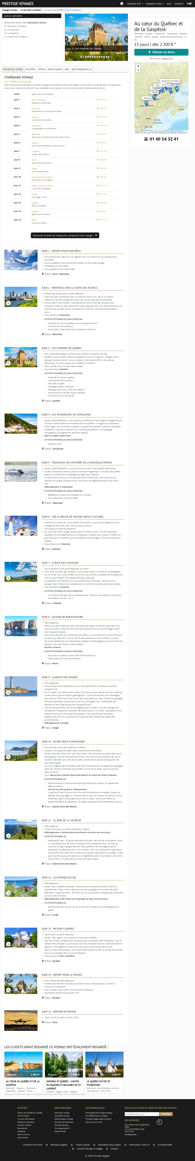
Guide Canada (60, 1131)
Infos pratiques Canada (64, 1119)
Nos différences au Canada (96, 1116)
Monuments (22, 1128)
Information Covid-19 (139, 1145)
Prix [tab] (67, 69)
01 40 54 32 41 (164, 139)
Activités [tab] (30, 69)
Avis (169, 3)
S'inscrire (166, 1114)
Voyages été (134, 3)
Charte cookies (83, 1145)
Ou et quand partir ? (62, 1128)
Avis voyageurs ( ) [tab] (82, 69)
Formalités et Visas (62, 1116)
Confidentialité (165, 1145)
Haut (185, 1151)
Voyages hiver (154, 3)
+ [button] (138, 66)
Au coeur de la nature (26, 1119)
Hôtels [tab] (42, 69)
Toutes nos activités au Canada (29, 1113)
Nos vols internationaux (64, 1122)
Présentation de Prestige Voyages (99, 1113)
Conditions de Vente (32, 1145)
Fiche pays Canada (62, 1113)
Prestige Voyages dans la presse (98, 1119)
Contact (179, 3)
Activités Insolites (24, 1125)
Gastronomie (22, 1137)
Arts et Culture (23, 1116)
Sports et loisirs (23, 1134)
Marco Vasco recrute (94, 1122)
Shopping (21, 1131)
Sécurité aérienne (62, 1125)
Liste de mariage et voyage (89, 1148)
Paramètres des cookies (109, 1145)
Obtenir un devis (163, 52)
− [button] (138, 70)
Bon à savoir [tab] (55, 69)
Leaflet (137, 131)
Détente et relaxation (25, 1122)
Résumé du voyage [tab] (13, 69)
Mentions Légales (59, 1145)
